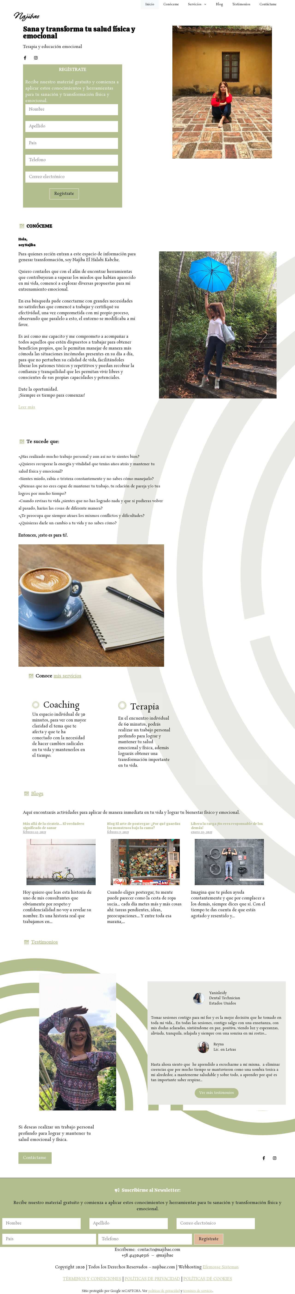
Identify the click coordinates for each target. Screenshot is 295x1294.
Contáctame (268, 4)
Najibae (26, 16)
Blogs (37, 793)
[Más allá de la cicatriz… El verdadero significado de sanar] (61, 882)
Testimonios (241, 4)
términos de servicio (197, 1291)
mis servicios (67, 676)
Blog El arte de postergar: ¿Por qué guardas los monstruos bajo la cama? (143, 825)
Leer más (26, 407)
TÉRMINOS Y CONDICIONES (92, 1279)
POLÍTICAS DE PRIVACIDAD (152, 1279)
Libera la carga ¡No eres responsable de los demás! (227, 825)
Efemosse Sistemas (221, 1267)
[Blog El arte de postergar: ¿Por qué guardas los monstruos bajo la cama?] (145, 882)
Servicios (194, 4)
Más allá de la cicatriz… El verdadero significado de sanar (53, 825)
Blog (219, 4)
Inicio (149, 4)
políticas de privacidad (164, 1291)
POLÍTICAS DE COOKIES (207, 1279)
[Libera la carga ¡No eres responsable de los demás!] (229, 882)
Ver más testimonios (216, 1092)
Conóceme (171, 4)
